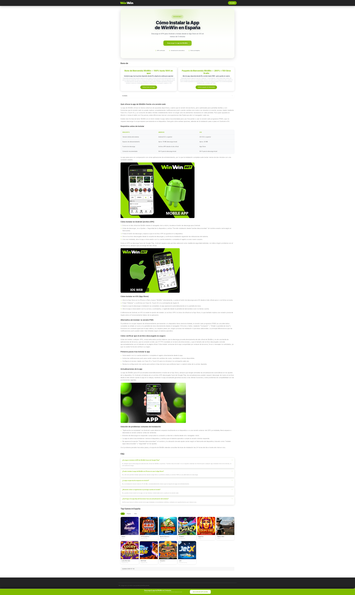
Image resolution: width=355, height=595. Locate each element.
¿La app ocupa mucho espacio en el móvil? (135, 480)
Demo (129, 527)
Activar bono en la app (149, 87)
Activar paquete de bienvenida (206, 87)
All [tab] (122, 513)
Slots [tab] (135, 513)
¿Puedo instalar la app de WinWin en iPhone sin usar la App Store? (143, 471)
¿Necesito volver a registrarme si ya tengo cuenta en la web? (141, 489)
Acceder (232, 3)
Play (130, 524)
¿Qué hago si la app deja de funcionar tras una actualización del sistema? (145, 499)
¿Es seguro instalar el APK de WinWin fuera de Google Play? (141, 460)
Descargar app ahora (200, 592)
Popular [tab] (129, 513)
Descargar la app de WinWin (177, 43)
